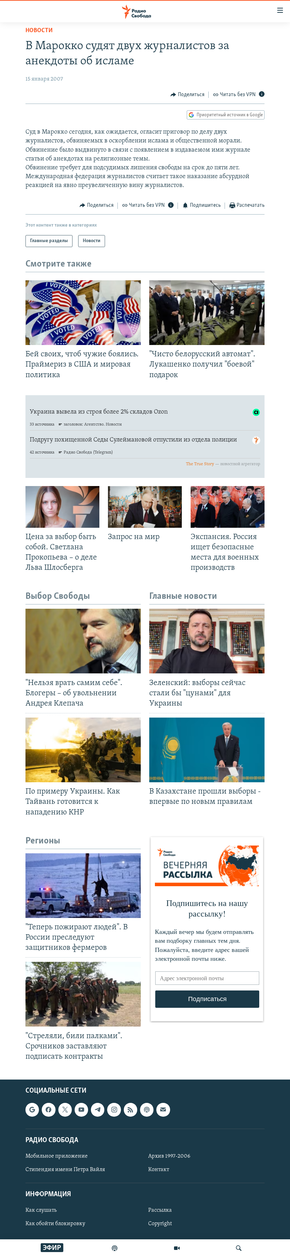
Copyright (160, 1224)
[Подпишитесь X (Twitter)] (65, 1109)
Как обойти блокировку (55, 1224)
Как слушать (41, 1210)
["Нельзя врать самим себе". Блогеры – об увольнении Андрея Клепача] (83, 641)
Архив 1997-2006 (169, 1156)
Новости (39, 31)
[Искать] (238, 1248)
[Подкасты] (146, 1109)
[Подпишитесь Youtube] (81, 1109)
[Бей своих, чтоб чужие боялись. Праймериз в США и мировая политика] (83, 312)
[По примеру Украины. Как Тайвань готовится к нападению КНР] (83, 750)
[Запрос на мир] (145, 507)
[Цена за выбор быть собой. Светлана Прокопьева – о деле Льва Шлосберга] (62, 507)
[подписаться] (163, 1109)
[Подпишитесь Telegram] (97, 1109)
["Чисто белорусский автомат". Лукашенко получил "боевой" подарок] (207, 312)
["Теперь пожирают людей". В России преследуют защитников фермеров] (83, 885)
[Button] (187, 94)
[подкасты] (114, 1248)
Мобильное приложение (56, 1156)
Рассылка (160, 1210)
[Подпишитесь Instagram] (114, 1109)
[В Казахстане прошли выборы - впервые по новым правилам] (207, 750)
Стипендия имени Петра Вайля (65, 1170)
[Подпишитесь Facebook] (48, 1109)
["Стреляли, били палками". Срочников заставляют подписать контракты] (83, 994)
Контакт (158, 1170)
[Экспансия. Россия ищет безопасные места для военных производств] (228, 507)
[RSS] (130, 1109)
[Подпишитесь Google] (32, 1109)
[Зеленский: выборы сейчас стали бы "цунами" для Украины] (207, 641)
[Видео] (176, 1248)
